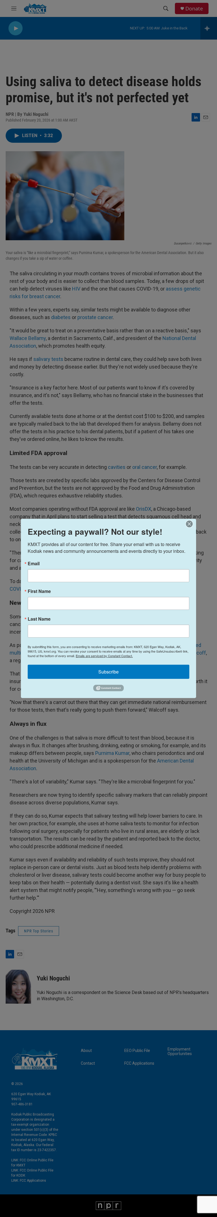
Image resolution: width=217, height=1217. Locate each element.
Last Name (39, 619)
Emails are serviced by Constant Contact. (104, 655)
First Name (39, 591)
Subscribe (108, 671)
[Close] (191, 524)
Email (34, 563)
